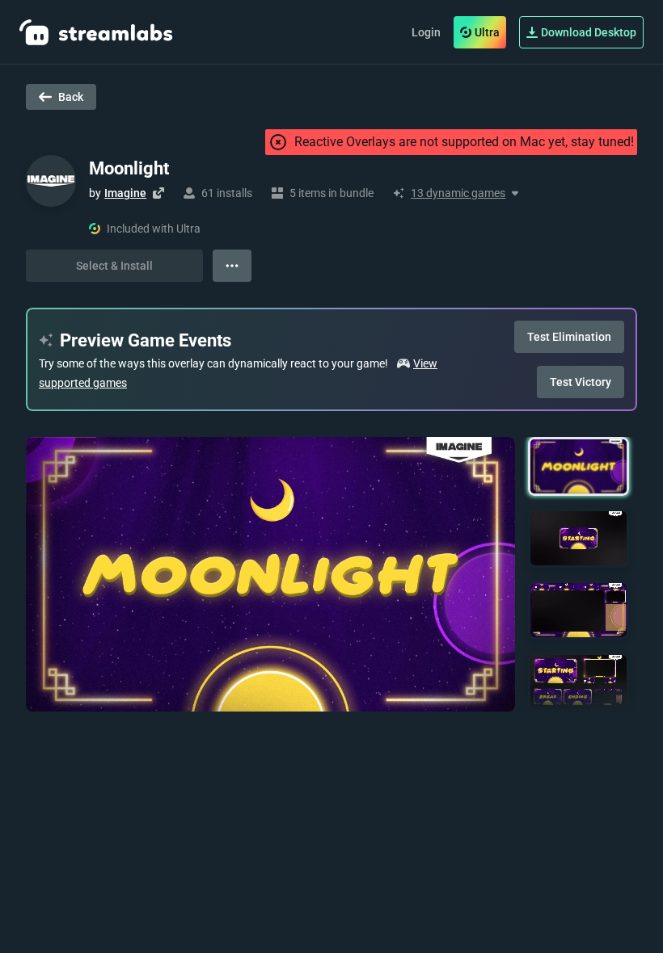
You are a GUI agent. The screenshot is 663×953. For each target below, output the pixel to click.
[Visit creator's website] (158, 193)
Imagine (125, 193)
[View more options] (232, 266)
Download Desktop (588, 32)
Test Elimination (569, 336)
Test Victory (580, 382)
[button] (578, 466)
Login (426, 32)
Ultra (487, 32)
